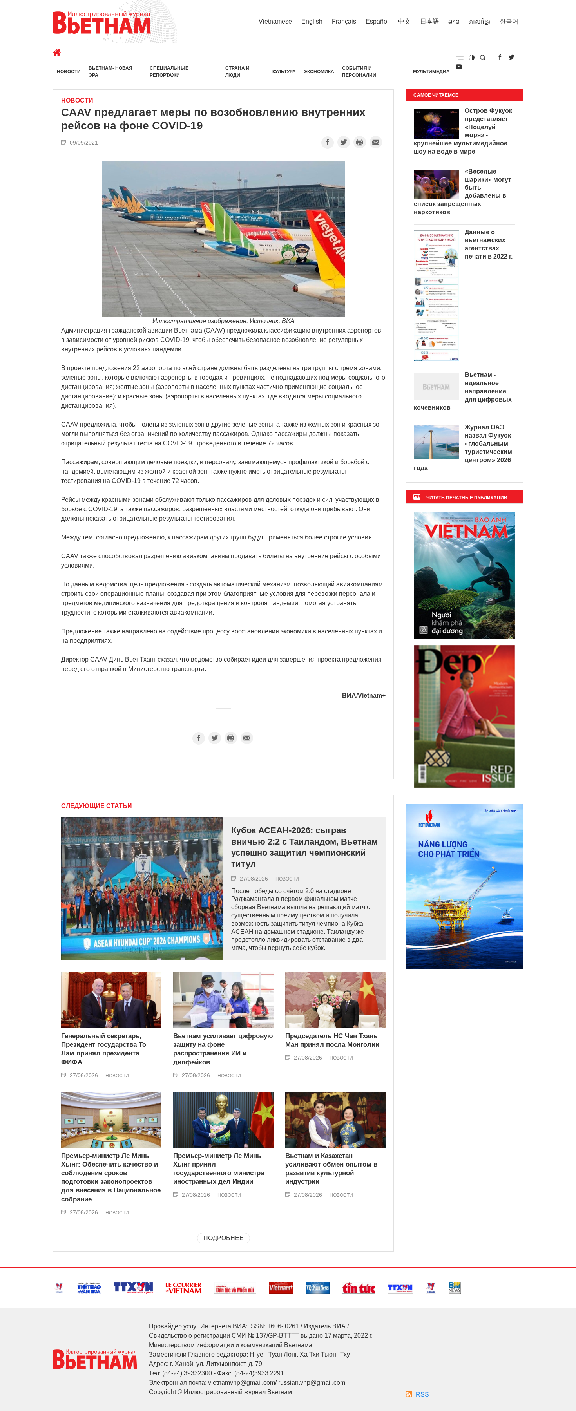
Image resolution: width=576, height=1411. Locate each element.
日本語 (429, 21)
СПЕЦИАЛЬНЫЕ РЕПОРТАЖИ (169, 71)
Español (377, 21)
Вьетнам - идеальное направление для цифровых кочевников (463, 391)
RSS (422, 1394)
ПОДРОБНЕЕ (223, 1238)
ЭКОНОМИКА (319, 71)
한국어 (509, 21)
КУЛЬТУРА (284, 71)
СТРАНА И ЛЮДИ (237, 71)
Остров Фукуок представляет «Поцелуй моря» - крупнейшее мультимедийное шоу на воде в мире (463, 131)
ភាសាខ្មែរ (479, 21)
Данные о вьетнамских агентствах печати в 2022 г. (489, 244)
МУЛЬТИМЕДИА (431, 71)
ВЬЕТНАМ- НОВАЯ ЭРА (110, 71)
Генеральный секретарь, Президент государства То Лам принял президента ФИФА (103, 1048)
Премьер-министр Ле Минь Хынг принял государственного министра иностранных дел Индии (218, 1168)
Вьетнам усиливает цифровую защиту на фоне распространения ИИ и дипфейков (223, 1048)
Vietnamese (275, 21)
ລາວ (454, 21)
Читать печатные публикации (466, 498)
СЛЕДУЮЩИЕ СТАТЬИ (96, 806)
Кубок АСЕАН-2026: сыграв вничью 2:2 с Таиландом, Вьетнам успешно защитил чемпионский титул (304, 847)
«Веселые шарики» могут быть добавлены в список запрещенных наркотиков (462, 191)
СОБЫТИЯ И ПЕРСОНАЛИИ (359, 71)
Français (344, 21)
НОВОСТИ (69, 71)
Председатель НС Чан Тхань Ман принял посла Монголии (332, 1040)
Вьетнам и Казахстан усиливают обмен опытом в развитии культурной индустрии (331, 1168)
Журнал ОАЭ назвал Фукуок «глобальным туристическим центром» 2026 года (463, 447)
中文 (404, 21)
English (311, 21)
